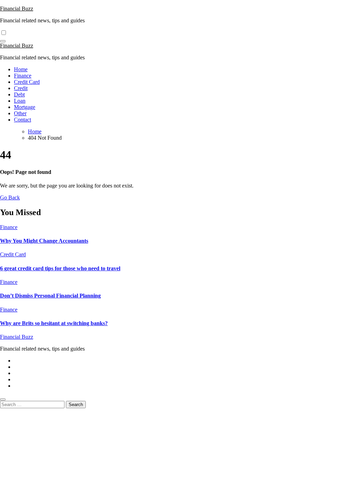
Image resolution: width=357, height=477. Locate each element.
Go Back (10, 197)
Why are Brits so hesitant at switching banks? (54, 323)
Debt (19, 94)
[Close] (3, 399)
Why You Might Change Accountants (44, 241)
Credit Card (27, 82)
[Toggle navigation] (3, 41)
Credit (21, 88)
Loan (19, 101)
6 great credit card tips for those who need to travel (60, 268)
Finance (22, 76)
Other (20, 113)
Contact (22, 120)
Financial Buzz (16, 9)
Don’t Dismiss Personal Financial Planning (50, 296)
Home (21, 69)
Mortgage (24, 107)
